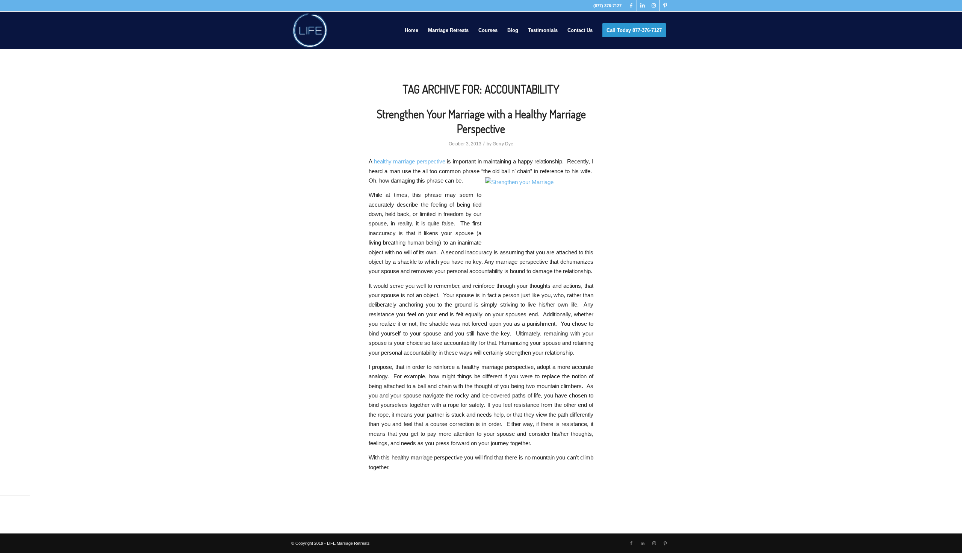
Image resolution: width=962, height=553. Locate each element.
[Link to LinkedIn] (642, 5)
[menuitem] (411, 30)
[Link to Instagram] (653, 5)
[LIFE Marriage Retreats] (310, 30)
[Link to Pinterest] (665, 5)
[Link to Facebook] (631, 5)
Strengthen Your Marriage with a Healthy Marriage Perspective (481, 121)
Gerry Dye (503, 144)
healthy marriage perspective (409, 161)
